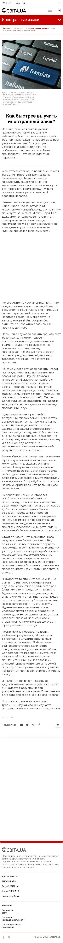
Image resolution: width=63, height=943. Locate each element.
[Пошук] (24, 3)
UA (9, 2)
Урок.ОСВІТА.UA (10, 876)
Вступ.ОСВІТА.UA (10, 886)
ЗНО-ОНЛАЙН (9, 881)
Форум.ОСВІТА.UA (10, 891)
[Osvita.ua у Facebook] (3, 937)
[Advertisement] (31, 267)
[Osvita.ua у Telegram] (8, 937)
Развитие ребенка (11, 896)
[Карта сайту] (18, 3)
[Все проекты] (59, 3)
